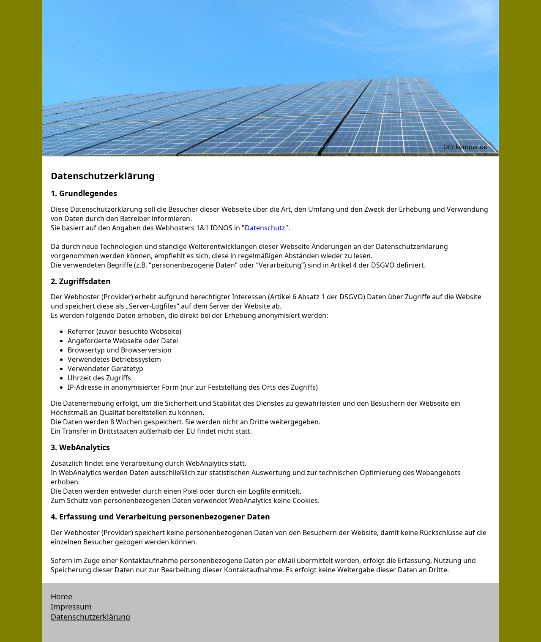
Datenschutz (265, 227)
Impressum (71, 606)
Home (61, 596)
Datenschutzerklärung (90, 617)
